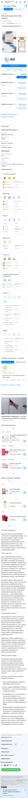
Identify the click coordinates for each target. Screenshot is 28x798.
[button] (3, 60)
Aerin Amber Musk (15, 489)
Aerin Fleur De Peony (15, 503)
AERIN (16, 568)
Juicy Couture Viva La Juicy (17, 450)
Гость (4, 371)
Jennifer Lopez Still (15, 463)
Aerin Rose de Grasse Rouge (18, 516)
